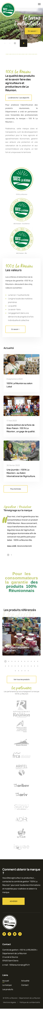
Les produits (7, 989)
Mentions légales (9, 1002)
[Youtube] (14, 934)
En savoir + (32, 34)
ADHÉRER (13, 901)
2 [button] (10, 43)
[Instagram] (20, 934)
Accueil (5, 980)
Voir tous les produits (22, 679)
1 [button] (5, 43)
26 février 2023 (13, 465)
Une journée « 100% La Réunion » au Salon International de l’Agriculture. (21, 473)
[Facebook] (9, 934)
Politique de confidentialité (30, 1002)
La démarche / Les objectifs (18, 97)
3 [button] (15, 43)
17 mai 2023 (12, 420)
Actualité (25, 980)
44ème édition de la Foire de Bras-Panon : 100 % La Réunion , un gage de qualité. (21, 428)
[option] (21, 23)
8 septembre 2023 (15, 379)
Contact (24, 985)
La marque (7, 985)
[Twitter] (4, 934)
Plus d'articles (15, 489)
